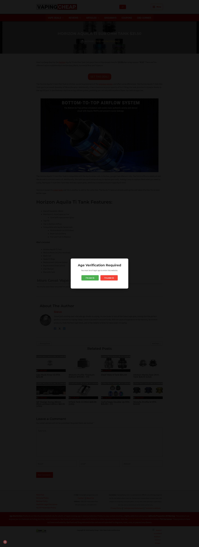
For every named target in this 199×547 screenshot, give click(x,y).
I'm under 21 (109, 278)
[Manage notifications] (5, 542)
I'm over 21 (90, 278)
